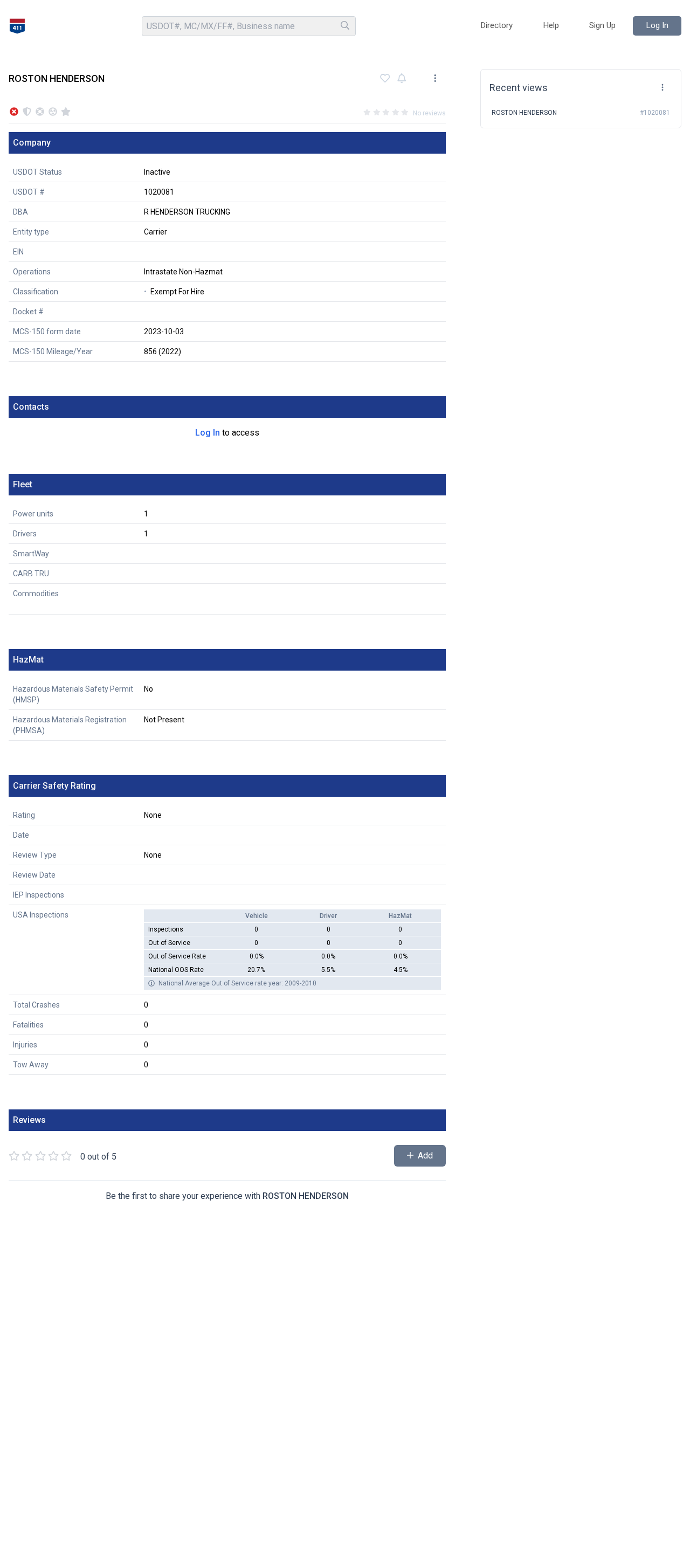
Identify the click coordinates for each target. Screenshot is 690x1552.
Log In (207, 432)
